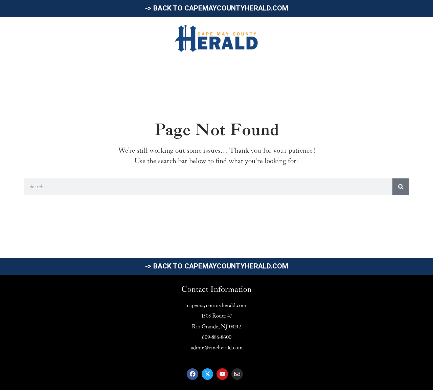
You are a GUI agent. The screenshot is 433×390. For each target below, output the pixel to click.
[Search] (400, 186)
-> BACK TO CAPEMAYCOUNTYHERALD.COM (216, 8)
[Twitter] (207, 374)
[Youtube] (222, 374)
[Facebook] (192, 374)
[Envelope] (237, 374)
